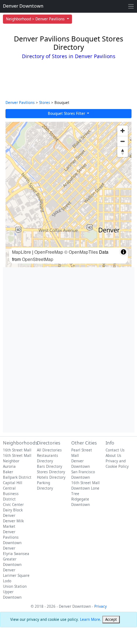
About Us (113, 455)
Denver (9, 515)
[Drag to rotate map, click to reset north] (122, 151)
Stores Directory (51, 471)
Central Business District (11, 494)
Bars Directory (49, 466)
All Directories (49, 450)
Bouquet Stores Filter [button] (67, 113)
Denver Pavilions (20, 102)
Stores (44, 102)
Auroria (9, 466)
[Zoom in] (122, 130)
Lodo (7, 580)
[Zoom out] (122, 141)
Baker (8, 471)
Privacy (100, 606)
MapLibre (21, 252)
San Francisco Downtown (83, 474)
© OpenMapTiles (81, 252)
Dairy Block (13, 510)
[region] (68, 194)
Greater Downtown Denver (12, 564)
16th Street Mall (17, 450)
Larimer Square (16, 575)
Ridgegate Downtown (80, 502)
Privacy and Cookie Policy (117, 463)
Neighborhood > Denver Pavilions (36, 18)
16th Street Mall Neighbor (17, 458)
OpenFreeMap (48, 252)
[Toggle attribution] (123, 252)
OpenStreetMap (37, 259)
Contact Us (115, 450)
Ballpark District (17, 477)
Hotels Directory (51, 477)
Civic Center (13, 504)
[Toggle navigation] (131, 6)
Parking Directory (45, 485)
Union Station (15, 586)
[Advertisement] (68, 350)
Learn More (90, 619)
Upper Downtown (12, 594)
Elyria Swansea (16, 553)
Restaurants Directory (47, 458)
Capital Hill (12, 482)
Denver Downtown (23, 6)
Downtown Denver (12, 545)
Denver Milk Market (13, 523)
